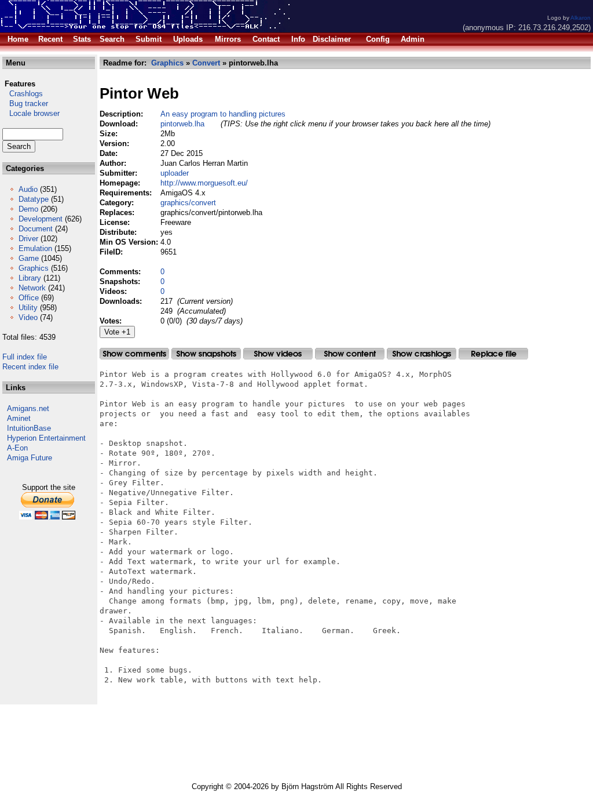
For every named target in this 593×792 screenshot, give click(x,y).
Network (32, 288)
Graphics (34, 268)
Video (28, 317)
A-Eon (17, 448)
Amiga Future (29, 457)
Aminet (19, 418)
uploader (174, 173)
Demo (28, 209)
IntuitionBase (29, 428)
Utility (28, 307)
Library (30, 278)
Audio (28, 189)
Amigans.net (28, 408)
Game (29, 258)
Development (41, 219)
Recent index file (30, 366)
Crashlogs (22, 93)
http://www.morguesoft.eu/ (204, 183)
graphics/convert (188, 202)
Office (29, 297)
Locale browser (31, 113)
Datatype (34, 199)
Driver (28, 238)
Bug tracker (25, 103)
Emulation (35, 248)
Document (36, 228)
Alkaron (580, 17)
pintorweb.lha (182, 123)
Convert (206, 63)
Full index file (24, 357)
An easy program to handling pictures (222, 114)
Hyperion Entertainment (46, 438)
